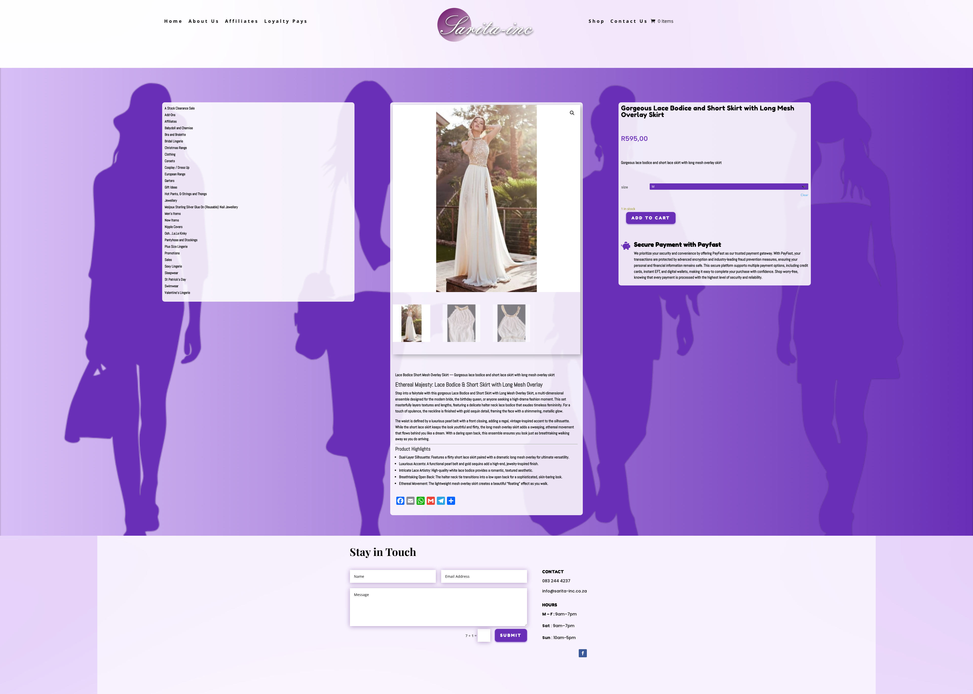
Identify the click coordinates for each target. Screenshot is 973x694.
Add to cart (650, 217)
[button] (572, 113)
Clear (804, 195)
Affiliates (242, 21)
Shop (597, 21)
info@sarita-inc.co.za (564, 591)
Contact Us (629, 21)
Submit (511, 635)
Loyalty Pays (286, 21)
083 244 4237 (556, 581)
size (624, 187)
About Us (204, 21)
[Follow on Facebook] (583, 653)
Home (173, 21)
